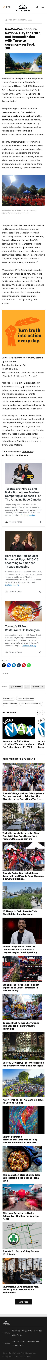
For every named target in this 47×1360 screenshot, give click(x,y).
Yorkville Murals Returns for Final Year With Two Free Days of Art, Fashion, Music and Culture (21, 836)
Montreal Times (33, 1341)
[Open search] (36, 7)
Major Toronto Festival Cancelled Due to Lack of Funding (23, 1101)
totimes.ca (27, 451)
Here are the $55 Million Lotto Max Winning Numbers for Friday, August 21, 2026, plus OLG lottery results (18, 745)
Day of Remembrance (13, 357)
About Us (16, 1331)
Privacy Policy (8, 1356)
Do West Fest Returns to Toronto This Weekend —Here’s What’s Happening (21, 1025)
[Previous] (38, 713)
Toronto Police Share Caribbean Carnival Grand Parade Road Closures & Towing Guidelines (23, 876)
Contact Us (27, 1331)
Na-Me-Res (30, 82)
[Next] (42, 713)
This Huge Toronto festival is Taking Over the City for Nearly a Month (21, 1216)
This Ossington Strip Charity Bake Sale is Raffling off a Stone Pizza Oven (21, 1177)
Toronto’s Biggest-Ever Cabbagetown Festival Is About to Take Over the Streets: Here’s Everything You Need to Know (23, 797)
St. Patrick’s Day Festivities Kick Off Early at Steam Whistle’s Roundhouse (21, 1289)
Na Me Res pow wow (26, 698)
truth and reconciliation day (31, 703)
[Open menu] (42, 7)
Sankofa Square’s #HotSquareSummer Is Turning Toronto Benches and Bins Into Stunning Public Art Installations (21, 1141)
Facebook (17, 687)
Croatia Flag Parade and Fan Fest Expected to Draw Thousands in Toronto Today (21, 987)
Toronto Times (18, 1341)
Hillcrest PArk (8, 698)
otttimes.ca (8, 455)
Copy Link (39, 687)
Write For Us (17, 1335)
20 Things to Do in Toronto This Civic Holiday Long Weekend (20, 913)
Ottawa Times (18, 1345)
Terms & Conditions (23, 1356)
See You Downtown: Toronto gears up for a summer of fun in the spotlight (23, 1064)
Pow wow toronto (10, 703)
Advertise (38, 1331)
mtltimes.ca (22, 455)
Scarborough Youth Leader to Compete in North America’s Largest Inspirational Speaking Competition (20, 951)
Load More (23, 1302)
